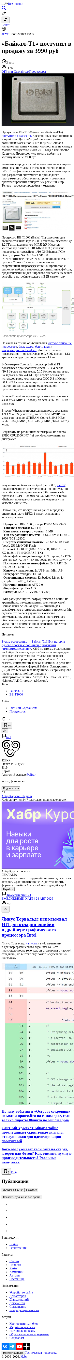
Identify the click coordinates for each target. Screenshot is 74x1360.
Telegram (26, 796)
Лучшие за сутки (13, 1189)
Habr (23, 1356)
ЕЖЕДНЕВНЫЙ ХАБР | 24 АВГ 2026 (27, 898)
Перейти (8, 889)
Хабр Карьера (11, 796)
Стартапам (16, 1337)
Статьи (14, 1261)
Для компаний (19, 1299)
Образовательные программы (29, 1334)
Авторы (14, 1275)
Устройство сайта (21, 1292)
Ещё (14, 1172)
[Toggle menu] (3, 4)
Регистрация (17, 1247)
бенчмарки (42, 346)
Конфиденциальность (24, 1310)
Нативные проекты (22, 1330)
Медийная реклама (22, 1327)
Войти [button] (6, 24)
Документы (17, 1303)
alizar (5, 34)
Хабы (13, 1268)
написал (31, 943)
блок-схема (26, 346)
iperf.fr (61, 485)
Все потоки (15, 3)
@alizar (31, 774)
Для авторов (17, 1296)
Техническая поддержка (41, 1352)
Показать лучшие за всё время (21, 1197)
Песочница (16, 1279)
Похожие (31, 1189)
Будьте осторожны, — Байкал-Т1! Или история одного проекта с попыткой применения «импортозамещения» (33, 645)
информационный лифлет (19, 350)
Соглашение (17, 1306)
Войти (13, 1244)
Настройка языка (13, 1352)
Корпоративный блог (23, 1323)
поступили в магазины (17, 135)
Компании (16, 1272)
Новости (15, 1264)
